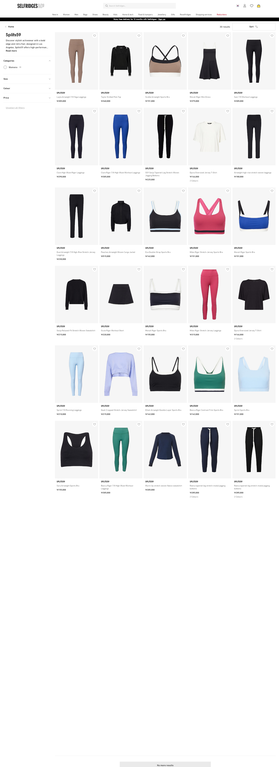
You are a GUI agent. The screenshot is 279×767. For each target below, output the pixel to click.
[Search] (106, 6)
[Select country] (238, 6)
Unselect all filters (15, 107)
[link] (76, 97)
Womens (15, 67)
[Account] (245, 6)
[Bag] (259, 6)
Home (11, 26)
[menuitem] (55, 14)
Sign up (161, 19)
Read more (11, 50)
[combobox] (142, 5)
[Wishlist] (252, 6)
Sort (251, 26)
